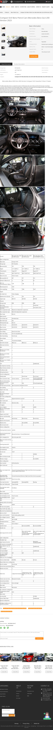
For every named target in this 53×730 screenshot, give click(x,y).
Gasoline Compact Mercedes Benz (35, 608)
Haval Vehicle (2, 694)
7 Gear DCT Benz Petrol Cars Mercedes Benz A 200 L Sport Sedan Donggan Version (15, 668)
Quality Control (31, 6)
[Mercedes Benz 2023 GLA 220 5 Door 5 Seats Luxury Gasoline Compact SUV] (40, 657)
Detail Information (6, 64)
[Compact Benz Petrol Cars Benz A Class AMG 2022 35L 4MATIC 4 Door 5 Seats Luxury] (29, 657)
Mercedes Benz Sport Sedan (6, 611)
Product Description (19, 64)
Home (3, 6)
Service (17, 695)
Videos (12, 6)
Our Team (18, 698)
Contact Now (33, 56)
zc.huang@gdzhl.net (18, 1)
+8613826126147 (12, 623)
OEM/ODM (29, 693)
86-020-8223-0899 (31, 1)
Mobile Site (36, 723)
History (17, 693)
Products (8, 6)
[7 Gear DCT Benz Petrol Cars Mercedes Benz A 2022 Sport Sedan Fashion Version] (7, 657)
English (48, 1)
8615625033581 (9, 625)
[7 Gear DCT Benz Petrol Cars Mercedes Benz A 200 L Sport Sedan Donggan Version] (18, 657)
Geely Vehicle (2, 696)
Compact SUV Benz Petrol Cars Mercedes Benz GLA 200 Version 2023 (36, 12)
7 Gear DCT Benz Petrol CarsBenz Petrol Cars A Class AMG (14, 608)
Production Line (30, 691)
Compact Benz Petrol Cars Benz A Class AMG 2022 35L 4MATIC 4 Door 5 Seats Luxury (26, 669)
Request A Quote (46, 6)
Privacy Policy (26, 723)
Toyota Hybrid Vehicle (4, 691)
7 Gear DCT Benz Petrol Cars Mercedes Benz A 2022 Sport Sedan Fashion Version (4, 668)
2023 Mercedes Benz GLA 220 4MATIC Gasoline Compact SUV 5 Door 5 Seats (49, 668)
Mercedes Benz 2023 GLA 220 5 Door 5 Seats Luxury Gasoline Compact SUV (37, 668)
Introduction (18, 691)
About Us (17, 6)
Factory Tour (23, 6)
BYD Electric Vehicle (4, 689)
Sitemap (16, 723)
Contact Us (38, 6)
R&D (28, 695)
